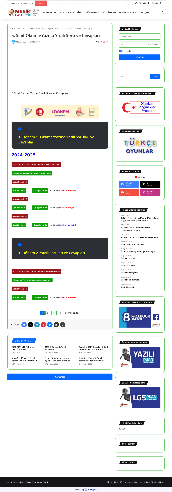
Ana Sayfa (129, 482)
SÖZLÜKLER (108, 12)
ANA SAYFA (50, 12)
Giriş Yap (140, 57)
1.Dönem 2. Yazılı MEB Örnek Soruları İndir (32, 280)
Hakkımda (138, 482)
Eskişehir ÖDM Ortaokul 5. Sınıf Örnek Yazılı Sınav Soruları (93, 348)
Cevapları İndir (40, 190)
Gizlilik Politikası (157, 482)
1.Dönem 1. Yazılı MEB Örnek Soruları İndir (32, 173)
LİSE (79, 12)
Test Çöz (144, 12)
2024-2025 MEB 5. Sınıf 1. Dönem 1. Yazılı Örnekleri (36, 165)
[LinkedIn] (37, 324)
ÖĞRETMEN (91, 12)
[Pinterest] (43, 324)
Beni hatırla (126, 51)
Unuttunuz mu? (152, 45)
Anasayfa (17, 28)
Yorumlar (60, 377)
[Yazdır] (62, 324)
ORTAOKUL (66, 12)
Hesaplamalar (126, 12)
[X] (30, 324)
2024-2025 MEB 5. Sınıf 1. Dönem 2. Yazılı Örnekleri (36, 271)
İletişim (147, 482)
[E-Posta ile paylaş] (56, 324)
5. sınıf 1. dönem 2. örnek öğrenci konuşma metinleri (91, 359)
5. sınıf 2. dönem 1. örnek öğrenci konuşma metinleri (57, 359)
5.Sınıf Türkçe (28, 28)
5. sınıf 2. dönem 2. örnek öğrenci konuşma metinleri (24, 359)
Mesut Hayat (21, 42)
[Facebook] (24, 324)
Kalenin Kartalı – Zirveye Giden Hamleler (64, 3)
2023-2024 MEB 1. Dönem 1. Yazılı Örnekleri (24, 348)
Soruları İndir (19, 190)
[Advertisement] (60, 65)
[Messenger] (50, 324)
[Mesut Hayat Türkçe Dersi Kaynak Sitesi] (24, 12)
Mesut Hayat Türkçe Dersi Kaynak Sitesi (31, 482)
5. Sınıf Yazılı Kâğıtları (44, 28)
